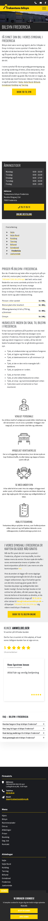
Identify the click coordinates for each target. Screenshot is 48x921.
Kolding (13, 238)
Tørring (13, 241)
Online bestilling (24, 214)
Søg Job (5, 841)
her (20, 568)
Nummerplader (8, 823)
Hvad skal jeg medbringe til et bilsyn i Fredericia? (21, 733)
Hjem (4, 815)
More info (24, 905)
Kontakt (5, 844)
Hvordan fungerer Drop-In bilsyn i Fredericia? (20, 724)
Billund (13, 244)
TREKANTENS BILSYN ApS (13, 279)
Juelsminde (15, 253)
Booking (5, 837)
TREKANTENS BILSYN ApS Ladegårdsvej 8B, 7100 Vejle (16, 785)
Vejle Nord (14, 235)
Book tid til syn (24, 91)
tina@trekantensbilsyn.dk (29, 601)
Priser (4, 833)
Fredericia (16, 250)
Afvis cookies (24, 917)
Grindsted (14, 247)
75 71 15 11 (25, 207)
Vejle (12, 232)
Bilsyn (4, 819)
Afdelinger (6, 830)
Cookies (4, 890)
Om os (5, 826)
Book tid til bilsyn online (24, 614)
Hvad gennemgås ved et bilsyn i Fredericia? (19, 737)
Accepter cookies (24, 911)
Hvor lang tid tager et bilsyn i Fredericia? (18, 728)
